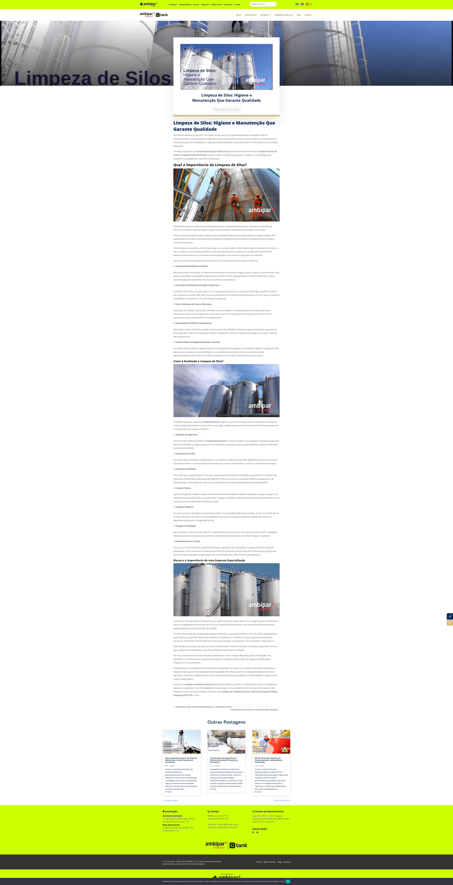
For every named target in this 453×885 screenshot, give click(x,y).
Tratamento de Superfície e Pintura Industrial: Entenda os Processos (224, 760)
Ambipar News (216, 4)
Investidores (228, 4)
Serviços (196, 4)
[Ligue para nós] (450, 616)
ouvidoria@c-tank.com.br (227, 827)
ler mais (168, 792)
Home (259, 862)
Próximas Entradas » (282, 800)
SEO (187, 864)
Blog (279, 862)
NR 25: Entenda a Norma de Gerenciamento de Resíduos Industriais (268, 760)
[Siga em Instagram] (253, 832)
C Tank (222, 110)
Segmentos (205, 4)
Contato (237, 4)
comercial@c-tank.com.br (228, 824)
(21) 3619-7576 (222, 816)
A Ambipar (173, 4)
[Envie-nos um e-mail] (450, 622)
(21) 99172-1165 (221, 818)
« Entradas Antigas (170, 800)
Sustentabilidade (185, 4)
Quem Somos (270, 862)
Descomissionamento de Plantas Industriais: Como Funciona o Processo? (181, 760)
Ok (288, 881)
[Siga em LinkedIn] (257, 832)
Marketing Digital (197, 864)
